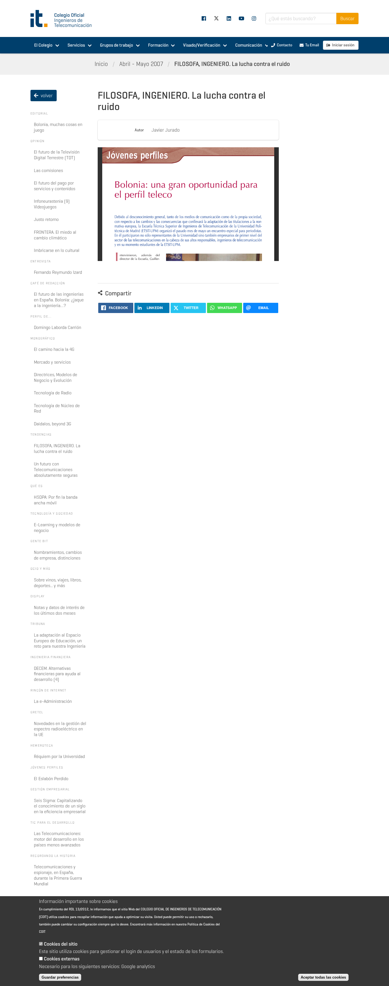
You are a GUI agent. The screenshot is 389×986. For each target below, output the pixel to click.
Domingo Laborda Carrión (57, 327)
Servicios (76, 45)
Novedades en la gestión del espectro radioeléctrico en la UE (60, 729)
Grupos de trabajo (116, 45)
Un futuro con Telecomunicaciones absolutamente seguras (55, 469)
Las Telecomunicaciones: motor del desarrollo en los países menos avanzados (59, 839)
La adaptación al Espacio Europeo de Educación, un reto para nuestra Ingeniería (59, 640)
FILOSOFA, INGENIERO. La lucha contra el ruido (232, 64)
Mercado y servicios (52, 362)
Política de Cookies (201, 924)
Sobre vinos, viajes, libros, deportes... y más (57, 582)
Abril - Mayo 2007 (141, 64)
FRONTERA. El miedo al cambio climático (55, 235)
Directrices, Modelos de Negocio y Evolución (55, 377)
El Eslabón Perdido (51, 778)
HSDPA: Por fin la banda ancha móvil (55, 500)
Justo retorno (46, 219)
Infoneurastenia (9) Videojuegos (52, 204)
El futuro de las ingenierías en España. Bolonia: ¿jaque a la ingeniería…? (59, 299)
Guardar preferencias (60, 977)
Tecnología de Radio (52, 392)
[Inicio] (63, 18)
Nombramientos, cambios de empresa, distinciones (58, 555)
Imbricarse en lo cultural (56, 250)
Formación (158, 45)
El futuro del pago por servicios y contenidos (54, 185)
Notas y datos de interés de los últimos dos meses (59, 610)
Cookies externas (61, 959)
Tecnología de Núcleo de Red (57, 408)
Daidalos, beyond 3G (52, 423)
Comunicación (248, 45)
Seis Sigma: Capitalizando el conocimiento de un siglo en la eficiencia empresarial (60, 806)
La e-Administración (53, 701)
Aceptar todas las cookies (323, 977)
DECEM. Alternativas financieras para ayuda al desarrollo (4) (57, 674)
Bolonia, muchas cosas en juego (58, 127)
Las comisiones (48, 170)
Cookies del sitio (60, 944)
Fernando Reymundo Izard (58, 272)
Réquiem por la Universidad (59, 756)
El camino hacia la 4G (54, 349)
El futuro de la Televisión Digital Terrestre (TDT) (56, 154)
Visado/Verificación (201, 45)
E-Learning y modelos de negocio (57, 527)
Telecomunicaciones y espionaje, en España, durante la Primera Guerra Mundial (58, 875)
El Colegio (43, 45)
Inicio (101, 64)
